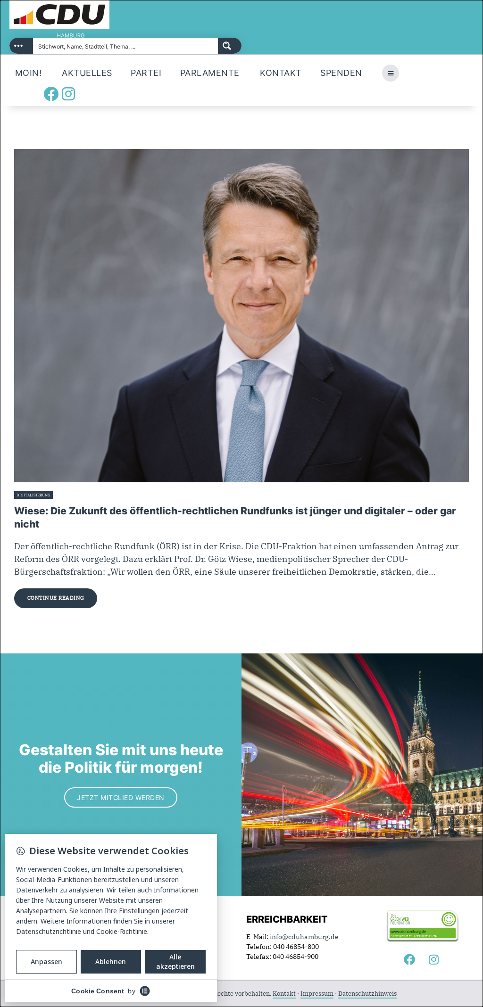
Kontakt (284, 994)
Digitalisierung (33, 495)
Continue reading (55, 597)
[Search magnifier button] (230, 46)
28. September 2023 (73, 495)
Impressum (316, 994)
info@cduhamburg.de (304, 937)
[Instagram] (68, 93)
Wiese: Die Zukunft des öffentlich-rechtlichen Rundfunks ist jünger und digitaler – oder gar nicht (235, 517)
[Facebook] (50, 93)
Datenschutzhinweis (367, 994)
